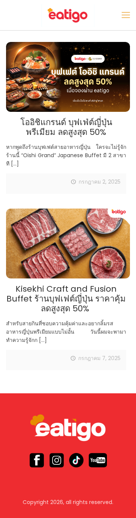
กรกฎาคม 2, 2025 (100, 182)
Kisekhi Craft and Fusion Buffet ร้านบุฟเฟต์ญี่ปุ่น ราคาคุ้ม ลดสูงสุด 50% (66, 298)
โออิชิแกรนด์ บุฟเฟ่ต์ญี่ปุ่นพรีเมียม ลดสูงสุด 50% (66, 127)
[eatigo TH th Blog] (68, 15)
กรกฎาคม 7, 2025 (99, 358)
